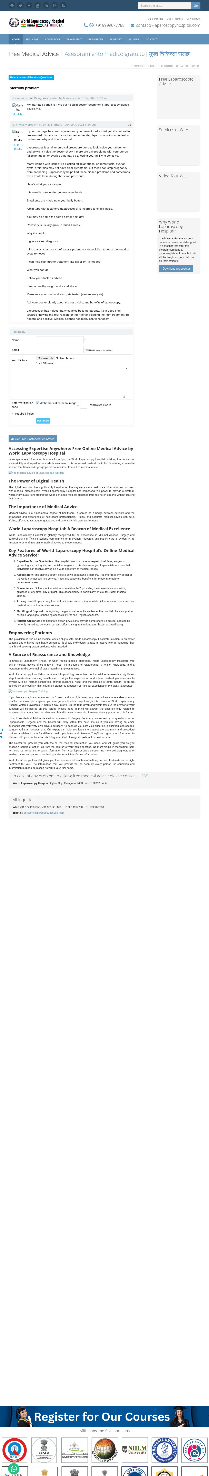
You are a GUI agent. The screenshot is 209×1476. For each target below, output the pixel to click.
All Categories (39, 98)
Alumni (134, 39)
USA (193, 65)
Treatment (74, 39)
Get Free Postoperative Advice (34, 439)
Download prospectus (177, 268)
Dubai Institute (175, 18)
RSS (144, 776)
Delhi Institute (155, 18)
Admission (52, 39)
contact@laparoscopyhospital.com (168, 25)
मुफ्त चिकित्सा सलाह (169, 54)
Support (116, 39)
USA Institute (193, 18)
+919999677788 (110, 25)
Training (32, 39)
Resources (96, 39)
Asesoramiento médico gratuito (104, 54)
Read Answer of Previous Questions (31, 77)
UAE (182, 65)
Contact (152, 39)
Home (16, 39)
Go (196, 5)
